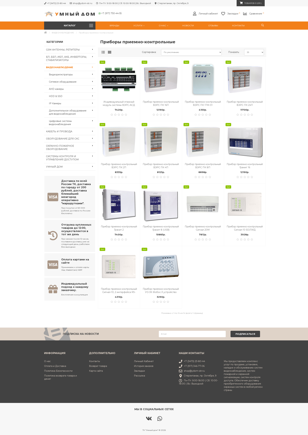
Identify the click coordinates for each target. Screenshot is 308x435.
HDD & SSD (55, 96)
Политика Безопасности (58, 370)
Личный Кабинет (144, 361)
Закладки (139, 370)
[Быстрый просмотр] (135, 75)
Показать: (233, 52)
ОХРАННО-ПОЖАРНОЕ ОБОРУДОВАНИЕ (60, 147)
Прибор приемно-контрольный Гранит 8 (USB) (161, 228)
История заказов (143, 366)
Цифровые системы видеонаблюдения (60, 123)
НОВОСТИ (188, 25)
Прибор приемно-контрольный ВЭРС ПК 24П (245, 103)
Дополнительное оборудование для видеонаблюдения (67, 112)
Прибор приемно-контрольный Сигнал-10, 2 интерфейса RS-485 (119, 290)
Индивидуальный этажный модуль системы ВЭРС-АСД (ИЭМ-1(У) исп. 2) (119, 103)
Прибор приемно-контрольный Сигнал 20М (203, 228)
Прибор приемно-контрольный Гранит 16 (245, 166)
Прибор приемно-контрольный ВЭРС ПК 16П (161, 103)
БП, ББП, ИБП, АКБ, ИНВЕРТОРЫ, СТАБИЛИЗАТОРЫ (66, 58)
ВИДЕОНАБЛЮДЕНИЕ (63, 32)
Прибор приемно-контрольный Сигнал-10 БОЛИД (245, 228)
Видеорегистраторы (61, 74)
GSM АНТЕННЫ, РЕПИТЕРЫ (63, 49)
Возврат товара (98, 366)
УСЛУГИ (138, 25)
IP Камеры (55, 103)
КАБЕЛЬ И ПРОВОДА (59, 131)
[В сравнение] (135, 69)
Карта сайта (96, 370)
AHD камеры (56, 89)
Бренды (114, 25)
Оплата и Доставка (55, 366)
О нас (163, 25)
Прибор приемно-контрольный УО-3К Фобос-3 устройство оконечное (161, 290)
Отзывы (213, 25)
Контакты (238, 25)
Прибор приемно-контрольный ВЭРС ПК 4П (161, 166)
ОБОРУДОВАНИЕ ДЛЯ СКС (62, 138)
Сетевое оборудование (63, 81)
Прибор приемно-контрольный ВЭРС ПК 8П (203, 166)
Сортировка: (149, 52)
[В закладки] (135, 62)
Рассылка (139, 375)
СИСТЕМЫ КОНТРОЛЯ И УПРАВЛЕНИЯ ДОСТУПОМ (62, 158)
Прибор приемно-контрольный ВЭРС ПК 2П (119, 166)
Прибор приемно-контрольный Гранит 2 (119, 228)
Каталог (70, 25)
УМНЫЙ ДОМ (54, 166)
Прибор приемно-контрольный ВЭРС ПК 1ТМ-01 (203, 103)
